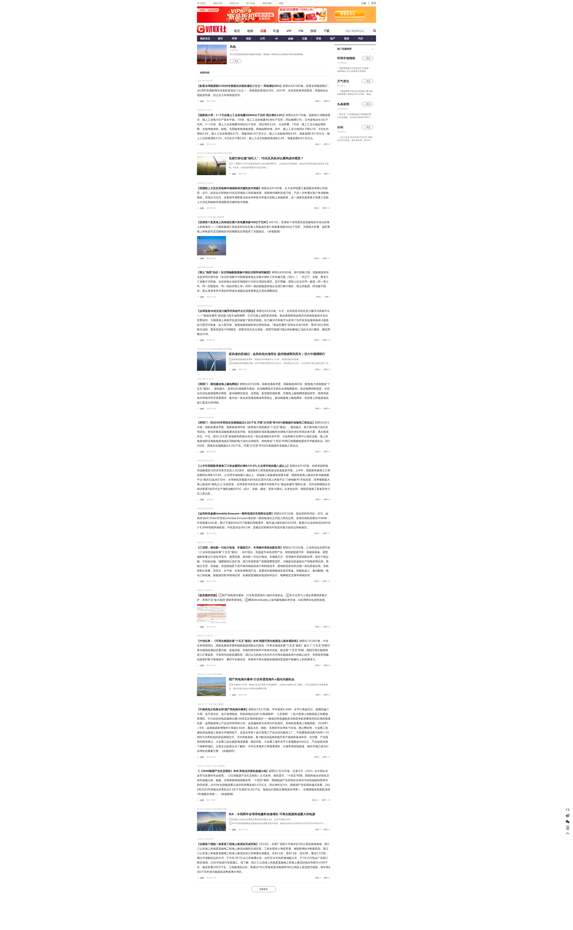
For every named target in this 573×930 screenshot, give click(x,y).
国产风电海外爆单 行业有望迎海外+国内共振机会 (261, 679)
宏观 (318, 38)
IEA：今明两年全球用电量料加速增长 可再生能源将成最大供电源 (272, 814)
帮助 (281, 3)
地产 (332, 38)
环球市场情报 (346, 58)
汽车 (360, 38)
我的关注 (205, 38)
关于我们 (201, 3)
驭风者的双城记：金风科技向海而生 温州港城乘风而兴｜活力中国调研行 (277, 354)
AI (276, 38)
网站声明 (217, 3)
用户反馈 (250, 3)
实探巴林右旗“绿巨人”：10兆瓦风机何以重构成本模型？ (266, 158)
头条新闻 (343, 104)
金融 (290, 38)
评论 (318, 101)
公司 (262, 38)
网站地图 (267, 3)
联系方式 (234, 3)
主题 (304, 38)
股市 (220, 38)
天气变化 (343, 81)
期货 (346, 38)
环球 (234, 38)
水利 (340, 127)
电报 (248, 38)
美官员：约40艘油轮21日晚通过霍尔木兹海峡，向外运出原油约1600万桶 (354, 117)
